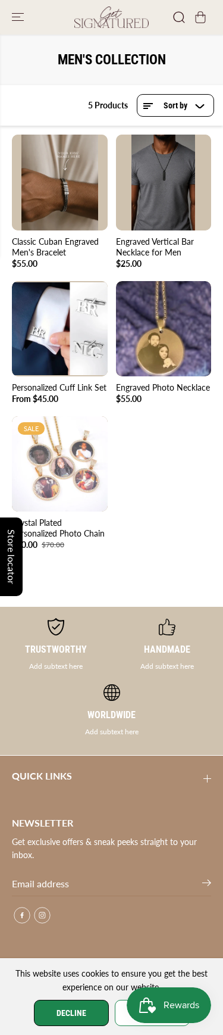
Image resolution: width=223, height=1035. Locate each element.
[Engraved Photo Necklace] (164, 329)
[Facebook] (22, 915)
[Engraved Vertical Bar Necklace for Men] (164, 182)
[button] (19, 17)
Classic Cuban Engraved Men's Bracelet (55, 246)
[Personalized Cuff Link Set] (60, 329)
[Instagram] (42, 915)
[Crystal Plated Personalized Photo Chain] (60, 464)
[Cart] (200, 17)
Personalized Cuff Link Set (59, 387)
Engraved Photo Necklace (163, 387)
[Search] (179, 17)
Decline (71, 1013)
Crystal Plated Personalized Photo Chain (58, 528)
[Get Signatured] (111, 17)
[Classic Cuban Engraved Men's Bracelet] (60, 182)
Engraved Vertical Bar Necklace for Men (155, 246)
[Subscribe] (206, 885)
